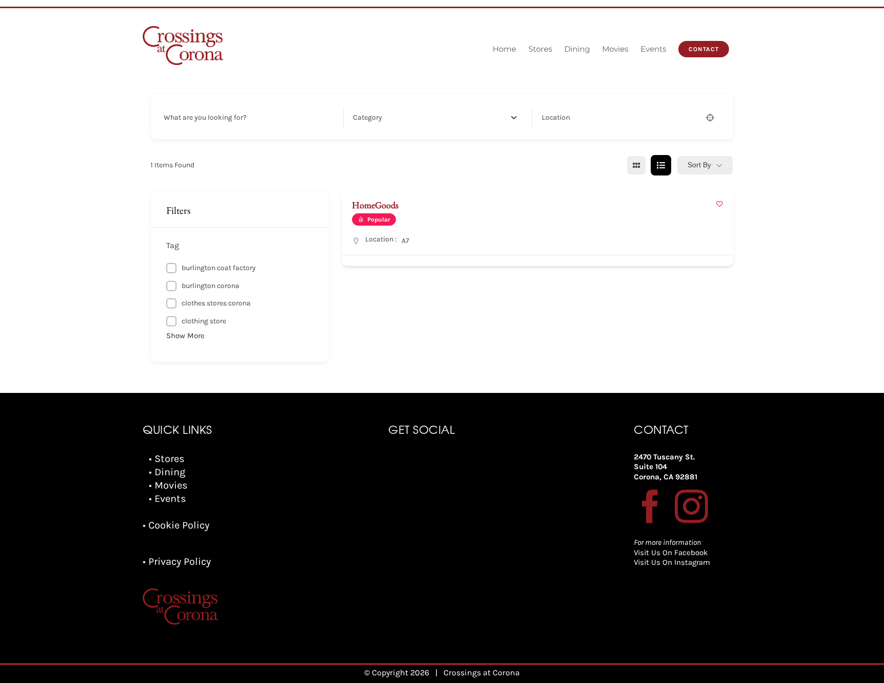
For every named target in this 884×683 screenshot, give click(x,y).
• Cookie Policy (176, 525)
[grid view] (636, 165)
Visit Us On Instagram (672, 562)
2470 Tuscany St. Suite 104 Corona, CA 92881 (665, 466)
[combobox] (435, 117)
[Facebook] (650, 506)
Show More (185, 335)
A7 (405, 240)
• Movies (168, 485)
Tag (172, 245)
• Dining (167, 472)
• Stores (167, 459)
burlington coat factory (219, 267)
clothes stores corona (216, 303)
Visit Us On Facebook (671, 552)
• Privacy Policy (177, 561)
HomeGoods (375, 205)
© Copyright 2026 (396, 672)
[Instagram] (691, 506)
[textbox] (367, 117)
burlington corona (210, 285)
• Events (167, 498)
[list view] (661, 165)
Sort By (699, 165)
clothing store (204, 321)
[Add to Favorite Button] (719, 204)
